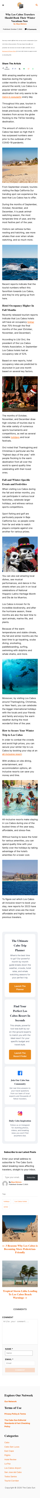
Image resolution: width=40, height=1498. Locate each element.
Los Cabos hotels (21, 1201)
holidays (15, 437)
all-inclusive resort (12, 754)
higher (30, 322)
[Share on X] (19, 69)
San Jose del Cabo (13, 1472)
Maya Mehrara (21, 24)
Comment (7, 1317)
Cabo (6, 1442)
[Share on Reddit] (28, 69)
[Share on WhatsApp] (32, 69)
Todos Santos (10, 1476)
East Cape (9, 1451)
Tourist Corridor (11, 1481)
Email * (9, 1359)
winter (6, 1207)
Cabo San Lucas (11, 1447)
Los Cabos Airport (12, 1468)
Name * (9, 1349)
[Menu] (3, 5)
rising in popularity (12, 97)
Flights (7, 1455)
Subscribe (31, 1177)
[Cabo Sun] (20, 5)
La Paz (7, 1464)
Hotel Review (10, 1459)
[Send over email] (23, 69)
